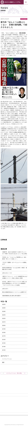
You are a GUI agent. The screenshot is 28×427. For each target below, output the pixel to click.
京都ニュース (4, 403)
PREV (2, 373)
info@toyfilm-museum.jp (10, 423)
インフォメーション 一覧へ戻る (14, 373)
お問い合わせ (14, 414)
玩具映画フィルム (19, 401)
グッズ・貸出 (4, 401)
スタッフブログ (5, 411)
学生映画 (3, 406)
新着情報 (3, 408)
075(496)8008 (23, 423)
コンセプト (4, 398)
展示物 (16, 398)
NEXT (26, 373)
